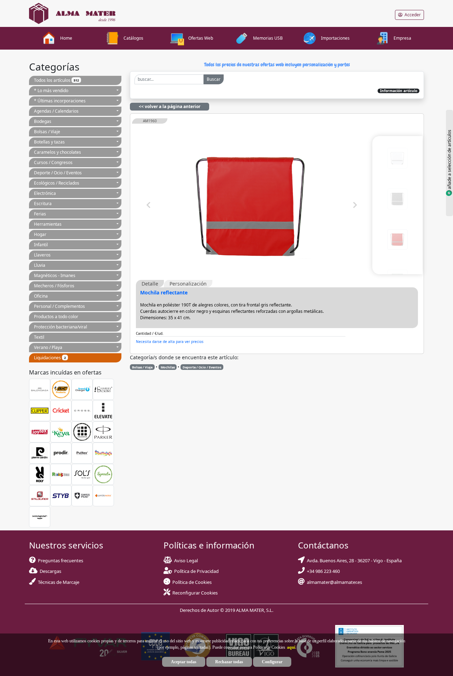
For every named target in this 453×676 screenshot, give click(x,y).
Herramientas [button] (48, 224)
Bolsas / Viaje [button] (47, 132)
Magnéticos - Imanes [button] (54, 275)
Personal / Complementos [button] (59, 306)
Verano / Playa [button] (48, 347)
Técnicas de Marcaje (57, 582)
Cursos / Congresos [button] (53, 162)
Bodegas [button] (42, 121)
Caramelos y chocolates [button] (57, 152)
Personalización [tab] (188, 283)
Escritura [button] (43, 204)
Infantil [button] (41, 245)
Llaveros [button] (42, 255)
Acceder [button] (411, 15)
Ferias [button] (40, 214)
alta (212, 341)
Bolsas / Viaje (142, 367)
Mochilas (168, 367)
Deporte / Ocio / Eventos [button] (58, 173)
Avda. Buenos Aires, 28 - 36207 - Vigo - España (353, 560)
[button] (290, 647)
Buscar (213, 79)
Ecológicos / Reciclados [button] (56, 183)
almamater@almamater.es (333, 582)
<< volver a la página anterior (169, 106)
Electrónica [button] (45, 193)
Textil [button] (39, 337)
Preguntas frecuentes (59, 560)
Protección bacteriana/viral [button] (60, 327)
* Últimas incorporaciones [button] (60, 101)
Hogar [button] (40, 234)
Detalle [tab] (150, 283)
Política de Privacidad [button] (196, 571)
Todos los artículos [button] (56, 80)
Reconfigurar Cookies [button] (195, 593)
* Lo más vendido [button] (51, 91)
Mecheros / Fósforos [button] (54, 286)
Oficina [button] (41, 296)
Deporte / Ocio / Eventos (202, 367)
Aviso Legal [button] (186, 560)
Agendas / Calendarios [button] (56, 111)
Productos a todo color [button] (56, 317)
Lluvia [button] (39, 265)
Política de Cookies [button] (192, 582)
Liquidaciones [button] (50, 358)
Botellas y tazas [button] (49, 142)
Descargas (49, 571)
